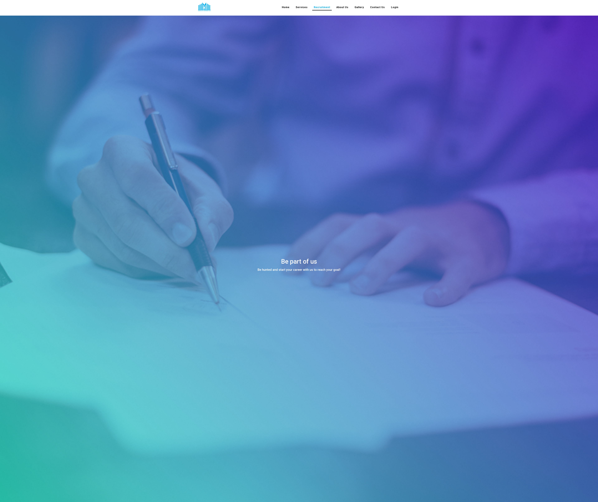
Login (394, 7)
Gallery (359, 7)
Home (286, 7)
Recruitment (322, 7)
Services (302, 7)
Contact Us (377, 7)
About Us (342, 7)
